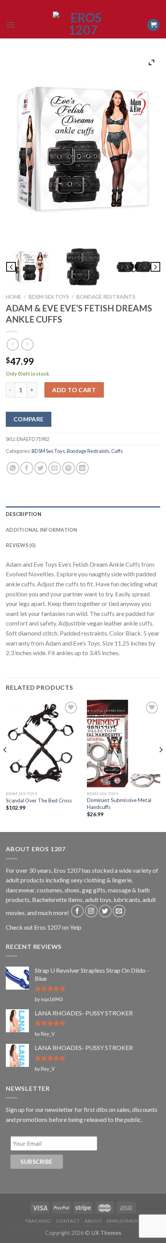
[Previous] (5, 765)
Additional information (42, 530)
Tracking (38, 1221)
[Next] (160, 765)
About (93, 1221)
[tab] (83, 514)
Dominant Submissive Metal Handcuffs (119, 803)
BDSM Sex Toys (49, 297)
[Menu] (10, 24)
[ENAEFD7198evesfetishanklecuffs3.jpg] (134, 267)
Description (23, 514)
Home (13, 297)
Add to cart (74, 389)
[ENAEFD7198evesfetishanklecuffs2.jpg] (83, 267)
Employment (124, 1221)
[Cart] (153, 25)
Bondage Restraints (106, 297)
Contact (68, 1221)
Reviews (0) (21, 545)
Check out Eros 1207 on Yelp (43, 927)
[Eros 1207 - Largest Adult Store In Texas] (83, 25)
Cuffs (117, 451)
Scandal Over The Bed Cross (39, 800)
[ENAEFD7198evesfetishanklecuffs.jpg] (31, 267)
